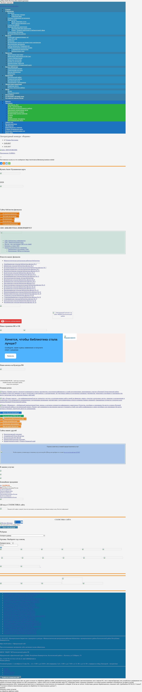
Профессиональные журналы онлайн (20, 47)
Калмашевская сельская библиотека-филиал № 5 (20, 274)
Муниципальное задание (16, 112)
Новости (7, 670)
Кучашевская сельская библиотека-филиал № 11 (20, 288)
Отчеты (10, 115)
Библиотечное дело (18, 51)
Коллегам (8, 35)
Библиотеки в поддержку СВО (18, 249)
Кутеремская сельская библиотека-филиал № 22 (19, 287)
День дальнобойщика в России (8, 497)
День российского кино (6, 491)
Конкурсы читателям (15, 60)
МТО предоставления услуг (21, 23)
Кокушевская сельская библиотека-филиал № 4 (19, 283)
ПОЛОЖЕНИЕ (12, 150)
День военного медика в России (8, 494)
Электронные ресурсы (15, 70)
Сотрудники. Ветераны (15, 32)
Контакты (11, 13)
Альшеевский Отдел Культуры (14, 436)
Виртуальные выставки (15, 54)
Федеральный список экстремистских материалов (24, 42)
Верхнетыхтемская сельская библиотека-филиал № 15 (22, 271)
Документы (8, 103)
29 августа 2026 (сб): (5, 495)
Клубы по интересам (14, 61)
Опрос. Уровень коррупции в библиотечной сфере (28, 30)
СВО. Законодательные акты (13, 242)
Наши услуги (12, 20)
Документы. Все (13, 105)
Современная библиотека (20, 49)
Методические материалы (16, 44)
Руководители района (15, 79)
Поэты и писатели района (16, 87)
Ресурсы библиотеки (11, 67)
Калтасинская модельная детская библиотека (19, 278)
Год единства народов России (14, 98)
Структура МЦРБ (13, 25)
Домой (6, 669)
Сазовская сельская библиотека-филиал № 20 (19, 295)
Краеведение (9, 75)
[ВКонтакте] (1, 163)
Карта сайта (9, 132)
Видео (10, 91)
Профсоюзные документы (16, 119)
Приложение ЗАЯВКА (7, 153)
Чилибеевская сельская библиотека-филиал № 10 (20, 302)
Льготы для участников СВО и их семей (17, 244)
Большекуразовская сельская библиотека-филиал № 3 (21, 269)
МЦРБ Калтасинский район (9, 6)
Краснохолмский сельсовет (13, 434)
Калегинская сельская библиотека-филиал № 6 (19, 273)
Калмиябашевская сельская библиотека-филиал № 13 (21, 276)
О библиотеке (9, 11)
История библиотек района (17, 34)
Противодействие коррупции (17, 27)
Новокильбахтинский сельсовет (14, 439)
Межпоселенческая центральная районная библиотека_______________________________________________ (22, 261)
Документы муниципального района (20, 108)
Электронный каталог (15, 68)
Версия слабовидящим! (12, 321)
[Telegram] (6, 163)
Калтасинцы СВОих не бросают (19, 251)
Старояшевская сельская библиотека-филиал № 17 (20, 299)
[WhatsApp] (9, 163)
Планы (10, 117)
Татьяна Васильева (12, 140)
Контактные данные (18, 14)
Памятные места (13, 86)
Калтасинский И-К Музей (12, 438)
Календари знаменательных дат (18, 37)
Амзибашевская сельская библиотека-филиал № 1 (20, 264)
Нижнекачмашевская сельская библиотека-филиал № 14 (22, 292)
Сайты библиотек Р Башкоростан (19, 46)
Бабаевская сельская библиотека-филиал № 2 (19, 266)
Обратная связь (17, 16)
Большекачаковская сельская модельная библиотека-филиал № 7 (25, 267)
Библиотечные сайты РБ (16, 63)
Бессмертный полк (14, 81)
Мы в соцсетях (9, 674)
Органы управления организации (19, 18)
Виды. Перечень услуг (19, 21)
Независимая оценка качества (17, 113)
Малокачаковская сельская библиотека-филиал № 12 (21, 290)
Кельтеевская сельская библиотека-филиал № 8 (19, 280)
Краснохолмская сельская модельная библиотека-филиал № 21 (24, 285)
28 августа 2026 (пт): (5, 492)
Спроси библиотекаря (15, 58)
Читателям (8, 53)
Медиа (7, 89)
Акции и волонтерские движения (15, 247)
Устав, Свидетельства (15, 106)
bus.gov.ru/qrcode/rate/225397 (72, 452)
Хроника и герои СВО (11, 246)
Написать (10, 356)
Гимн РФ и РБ (12, 39)
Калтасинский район (15, 77)
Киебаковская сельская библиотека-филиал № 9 (19, 281)
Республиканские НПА (15, 120)
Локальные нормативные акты (18, 110)
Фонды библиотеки (14, 72)
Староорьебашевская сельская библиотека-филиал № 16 (22, 297)
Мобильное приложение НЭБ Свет (19, 56)
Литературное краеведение (13, 84)
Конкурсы (11, 41)
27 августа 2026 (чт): (5, 489)
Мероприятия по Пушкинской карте (20, 65)
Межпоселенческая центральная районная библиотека (22, 593)
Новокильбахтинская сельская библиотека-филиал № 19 (22, 294)
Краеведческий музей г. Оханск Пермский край (19, 441)
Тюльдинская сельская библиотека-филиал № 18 (20, 300)
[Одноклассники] (4, 163)
